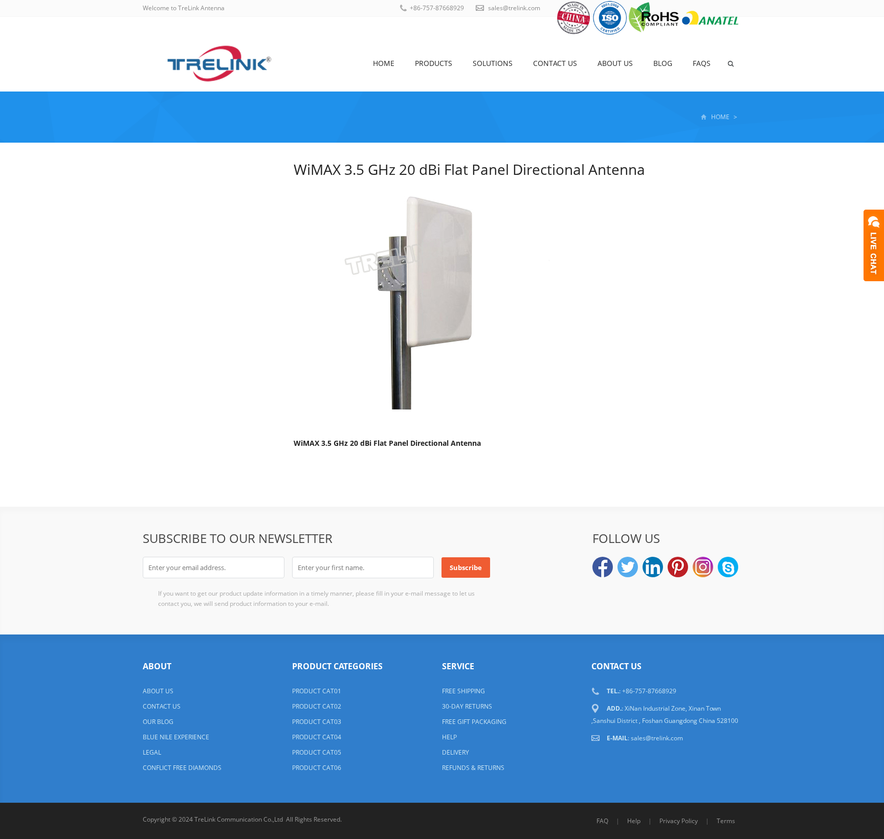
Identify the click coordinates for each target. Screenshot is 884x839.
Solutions (493, 63)
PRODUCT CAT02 (316, 706)
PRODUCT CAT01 (316, 691)
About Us (615, 63)
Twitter (627, 567)
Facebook (602, 567)
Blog (662, 63)
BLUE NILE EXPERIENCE (176, 737)
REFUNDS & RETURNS (473, 767)
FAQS (702, 63)
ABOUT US (158, 691)
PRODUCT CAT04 (316, 737)
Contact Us (555, 63)
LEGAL (152, 752)
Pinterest (678, 567)
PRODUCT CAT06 (316, 767)
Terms (726, 821)
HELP (449, 737)
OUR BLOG (158, 721)
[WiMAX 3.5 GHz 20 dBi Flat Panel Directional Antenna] (421, 305)
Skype (728, 567)
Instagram (703, 567)
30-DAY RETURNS (467, 706)
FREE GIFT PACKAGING (474, 721)
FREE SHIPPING (463, 691)
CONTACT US (162, 706)
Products (433, 63)
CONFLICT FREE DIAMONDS (182, 767)
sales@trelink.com (514, 8)
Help (633, 821)
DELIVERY (455, 752)
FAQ (602, 821)
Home (383, 63)
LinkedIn (653, 567)
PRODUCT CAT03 (316, 721)
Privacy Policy (678, 821)
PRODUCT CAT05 (316, 752)
